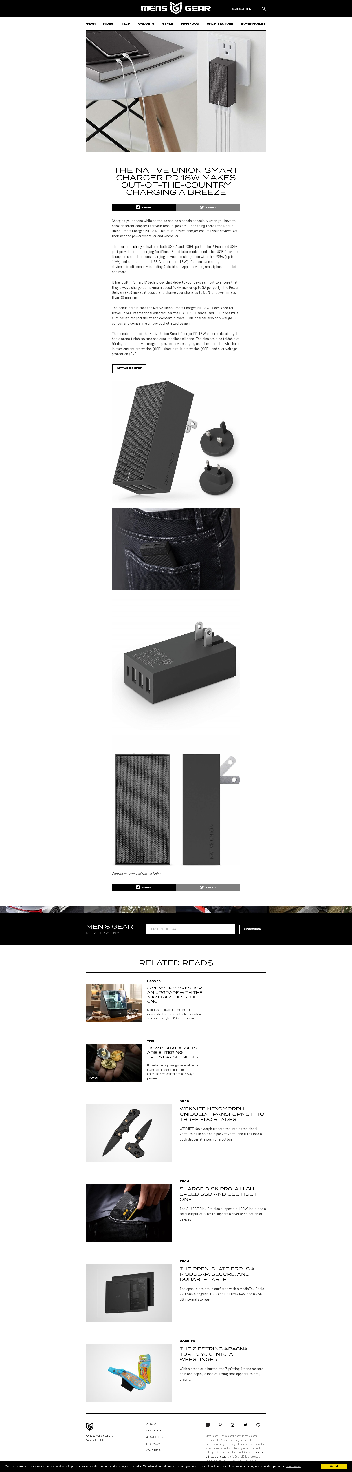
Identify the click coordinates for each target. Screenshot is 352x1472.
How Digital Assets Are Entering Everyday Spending (172, 1052)
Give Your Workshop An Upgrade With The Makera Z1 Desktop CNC (175, 995)
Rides (108, 24)
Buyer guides (253, 24)
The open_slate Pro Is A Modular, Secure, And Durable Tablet (217, 1274)
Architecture (220, 24)
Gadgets (146, 24)
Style (167, 24)
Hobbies (154, 981)
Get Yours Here (129, 368)
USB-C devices (228, 251)
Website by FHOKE (95, 1440)
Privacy (153, 1444)
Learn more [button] (293, 1466)
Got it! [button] (334, 1466)
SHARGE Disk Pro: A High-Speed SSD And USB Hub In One (220, 1194)
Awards (153, 1451)
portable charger (132, 246)
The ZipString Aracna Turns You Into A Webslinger (214, 1354)
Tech (126, 24)
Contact (154, 1431)
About (152, 1424)
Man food (190, 24)
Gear (91, 24)
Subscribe (252, 929)
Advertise (155, 1437)
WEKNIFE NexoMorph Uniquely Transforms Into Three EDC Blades (222, 1114)
